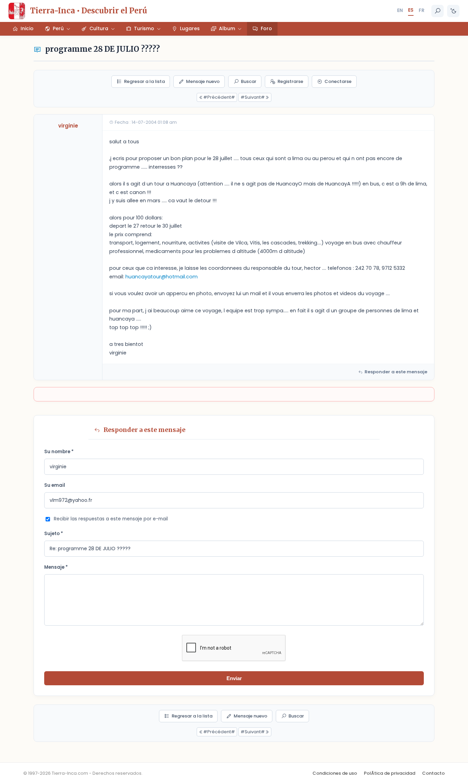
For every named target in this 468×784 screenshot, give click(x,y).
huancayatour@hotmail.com (161, 276)
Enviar (234, 678)
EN (400, 10)
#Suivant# (253, 97)
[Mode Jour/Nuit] (453, 11)
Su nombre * (59, 451)
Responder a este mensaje (396, 372)
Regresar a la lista (144, 81)
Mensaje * (56, 567)
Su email (54, 485)
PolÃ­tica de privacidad (389, 773)
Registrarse (290, 81)
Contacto (433, 773)
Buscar (248, 81)
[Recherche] (437, 11)
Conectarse (338, 81)
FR (421, 10)
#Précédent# (219, 97)
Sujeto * (53, 533)
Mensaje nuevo (203, 81)
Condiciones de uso (334, 773)
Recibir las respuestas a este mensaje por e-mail (111, 519)
